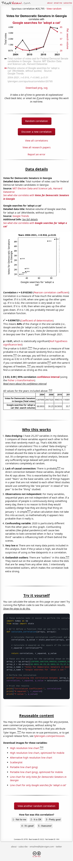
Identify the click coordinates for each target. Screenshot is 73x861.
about (49, 3)
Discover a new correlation (36, 131)
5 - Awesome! (45, 826)
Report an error (36, 154)
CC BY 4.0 (36, 856)
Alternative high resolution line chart (31, 757)
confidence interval (48, 376)
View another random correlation (36, 806)
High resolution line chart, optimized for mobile (37, 752)
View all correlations (36, 140)
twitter (59, 846)
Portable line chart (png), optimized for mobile (36, 772)
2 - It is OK (36, 819)
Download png (34, 87)
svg (46, 87)
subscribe (67, 3)
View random (54, 8)
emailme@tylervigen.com (42, 846)
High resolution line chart (24, 747)
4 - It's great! (27, 826)
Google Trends (21, 216)
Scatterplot (16, 762)
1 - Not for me (19, 819)
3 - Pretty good (53, 819)
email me (58, 3)
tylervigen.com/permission (49, 736)
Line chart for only (38, 785)
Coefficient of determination (37, 320)
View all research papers (37, 147)
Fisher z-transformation (21, 380)
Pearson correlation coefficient (51, 292)
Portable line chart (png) (24, 767)
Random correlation (36, 121)
